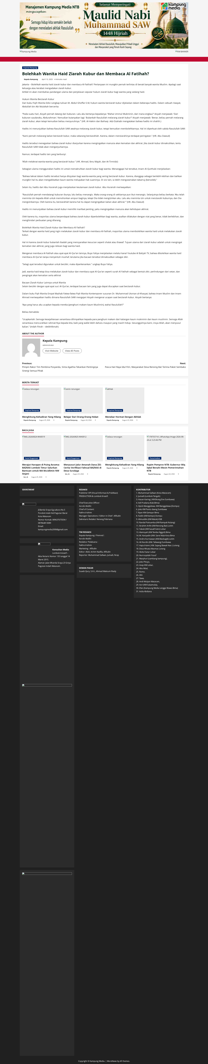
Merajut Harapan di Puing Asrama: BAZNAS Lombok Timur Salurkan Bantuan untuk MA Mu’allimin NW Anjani (41, 469)
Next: (145, 365)
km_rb (26, 477)
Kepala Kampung (31, 79)
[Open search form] (187, 59)
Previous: (60, 367)
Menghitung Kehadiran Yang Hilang (41, 416)
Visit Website (51, 350)
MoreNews (112, 1061)
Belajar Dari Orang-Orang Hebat (81, 416)
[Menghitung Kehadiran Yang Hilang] (41, 400)
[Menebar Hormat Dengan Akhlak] (124, 400)
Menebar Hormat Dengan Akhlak (123, 416)
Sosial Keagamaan (31, 458)
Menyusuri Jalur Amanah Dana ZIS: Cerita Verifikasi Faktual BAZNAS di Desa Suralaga (82, 467)
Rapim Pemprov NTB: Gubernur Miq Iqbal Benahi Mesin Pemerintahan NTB (166, 467)
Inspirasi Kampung (30, 68)
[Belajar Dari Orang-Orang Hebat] (83, 400)
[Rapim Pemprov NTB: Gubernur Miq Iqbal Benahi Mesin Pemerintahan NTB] (166, 448)
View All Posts (72, 350)
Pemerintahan (155, 458)
